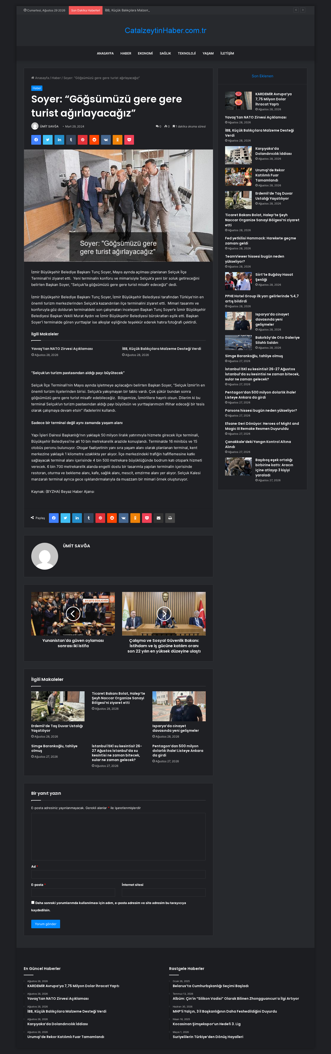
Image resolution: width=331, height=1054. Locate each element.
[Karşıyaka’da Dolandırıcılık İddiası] (238, 155)
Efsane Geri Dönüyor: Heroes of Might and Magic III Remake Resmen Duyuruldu (262, 426)
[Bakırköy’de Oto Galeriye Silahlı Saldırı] (238, 342)
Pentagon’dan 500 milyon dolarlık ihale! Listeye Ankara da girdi (177, 751)
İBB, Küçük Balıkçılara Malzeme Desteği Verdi (138, 10)
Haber (125, 53)
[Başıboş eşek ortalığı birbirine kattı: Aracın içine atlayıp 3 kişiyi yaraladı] (238, 466)
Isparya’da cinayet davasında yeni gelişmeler (175, 728)
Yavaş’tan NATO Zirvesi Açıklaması (62, 348)
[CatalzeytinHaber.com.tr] (165, 30)
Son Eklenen (262, 76)
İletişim (227, 53)
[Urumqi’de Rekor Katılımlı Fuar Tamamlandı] (238, 177)
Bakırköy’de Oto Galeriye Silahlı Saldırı (277, 340)
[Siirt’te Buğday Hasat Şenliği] (238, 281)
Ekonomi (145, 53)
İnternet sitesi (132, 885)
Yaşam (208, 53)
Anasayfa (105, 53)
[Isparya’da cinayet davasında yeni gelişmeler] (179, 706)
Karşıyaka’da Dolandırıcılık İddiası (273, 151)
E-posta (38, 885)
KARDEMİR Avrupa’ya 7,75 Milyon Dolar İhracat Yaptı (273, 99)
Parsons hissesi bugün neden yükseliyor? (261, 410)
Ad (34, 866)
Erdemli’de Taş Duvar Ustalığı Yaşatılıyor (57, 728)
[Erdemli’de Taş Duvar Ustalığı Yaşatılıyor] (58, 706)
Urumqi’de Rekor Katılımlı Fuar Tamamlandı (270, 175)
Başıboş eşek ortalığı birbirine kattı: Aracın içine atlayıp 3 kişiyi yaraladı (274, 467)
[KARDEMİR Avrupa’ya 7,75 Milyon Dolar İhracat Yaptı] (238, 101)
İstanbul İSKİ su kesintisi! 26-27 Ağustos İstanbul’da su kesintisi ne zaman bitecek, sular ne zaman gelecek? (117, 753)
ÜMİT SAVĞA (49, 126)
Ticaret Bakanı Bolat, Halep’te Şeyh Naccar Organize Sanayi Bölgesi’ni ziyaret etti (118, 698)
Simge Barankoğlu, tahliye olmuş (54, 748)
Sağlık (165, 53)
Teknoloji (187, 53)
